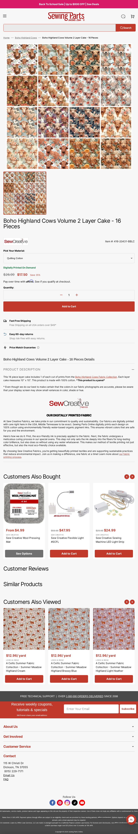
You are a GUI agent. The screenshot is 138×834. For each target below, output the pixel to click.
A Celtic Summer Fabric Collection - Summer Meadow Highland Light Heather (113, 667)
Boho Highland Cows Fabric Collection (96, 376)
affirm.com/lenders (104, 817)
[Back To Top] (133, 829)
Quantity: (8, 287)
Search (127, 27)
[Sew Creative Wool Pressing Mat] (24, 521)
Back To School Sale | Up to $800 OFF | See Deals (69, 4)
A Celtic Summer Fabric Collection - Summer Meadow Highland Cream (24, 667)
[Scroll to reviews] (69, 233)
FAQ (5, 779)
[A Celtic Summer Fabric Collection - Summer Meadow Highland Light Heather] (114, 646)
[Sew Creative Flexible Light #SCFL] (69, 521)
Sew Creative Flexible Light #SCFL (67, 539)
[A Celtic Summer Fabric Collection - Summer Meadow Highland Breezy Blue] (69, 646)
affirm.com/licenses (121, 823)
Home (6, 37)
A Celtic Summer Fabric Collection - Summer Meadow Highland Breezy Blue (69, 667)
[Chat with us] (123, 16)
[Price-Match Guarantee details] (38, 347)
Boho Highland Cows (26, 37)
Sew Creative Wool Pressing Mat (23, 539)
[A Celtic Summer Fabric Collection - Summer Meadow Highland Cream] (24, 646)
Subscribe (128, 708)
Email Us (8, 775)
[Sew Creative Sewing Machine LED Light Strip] (114, 521)
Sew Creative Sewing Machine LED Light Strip (110, 539)
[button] (4, 16)
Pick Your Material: (14, 250)
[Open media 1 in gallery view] (128, 50)
